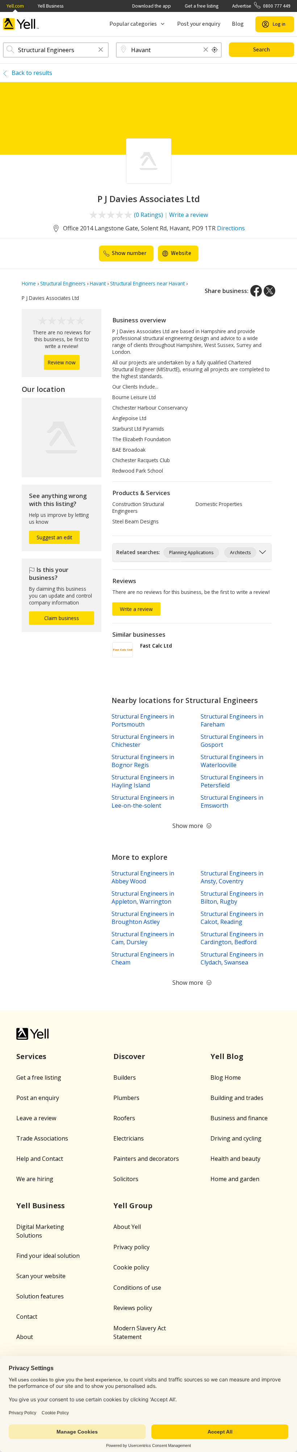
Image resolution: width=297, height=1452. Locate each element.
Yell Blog (226, 1056)
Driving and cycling (236, 1138)
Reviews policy (132, 1308)
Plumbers (126, 1098)
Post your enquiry (198, 24)
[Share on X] (269, 291)
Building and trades (236, 1098)
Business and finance (239, 1118)
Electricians (128, 1138)
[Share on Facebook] (256, 291)
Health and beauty (235, 1159)
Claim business (61, 618)
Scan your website (41, 1276)
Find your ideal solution (48, 1256)
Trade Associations (42, 1138)
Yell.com (15, 6)
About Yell (127, 1227)
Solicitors (125, 1179)
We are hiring (34, 1179)
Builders (124, 1077)
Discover (129, 1056)
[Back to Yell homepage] (21, 24)
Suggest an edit (54, 537)
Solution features (40, 1296)
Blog (238, 24)
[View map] (61, 437)
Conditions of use (137, 1288)
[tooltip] (215, 50)
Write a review (188, 215)
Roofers (124, 1118)
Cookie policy (131, 1267)
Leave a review (36, 1118)
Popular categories (133, 24)
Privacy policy (131, 1247)
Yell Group (132, 1205)
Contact (26, 1317)
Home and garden (234, 1179)
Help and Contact (39, 1159)
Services (31, 1056)
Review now (62, 362)
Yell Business (50, 6)
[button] (100, 50)
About (24, 1337)
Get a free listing (201, 6)
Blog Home (225, 1077)
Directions (231, 228)
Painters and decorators (146, 1159)
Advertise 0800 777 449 (261, 6)
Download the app (151, 6)
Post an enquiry (37, 1098)
